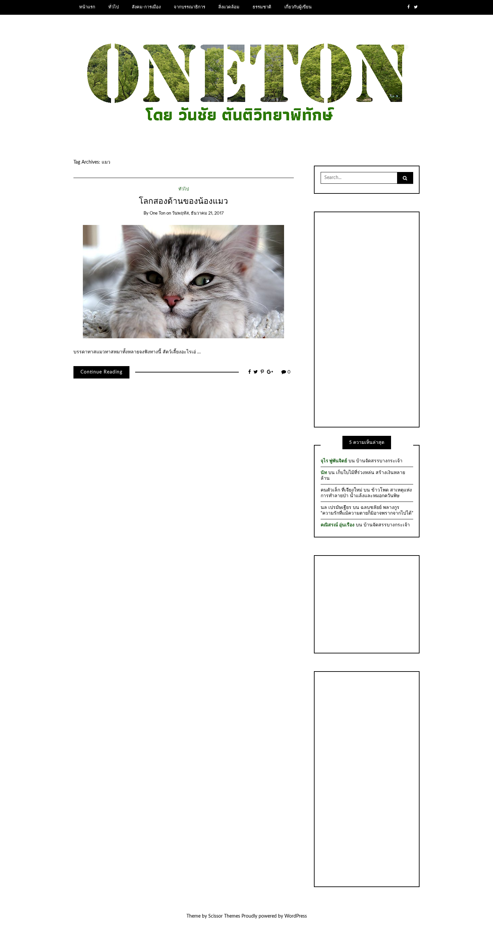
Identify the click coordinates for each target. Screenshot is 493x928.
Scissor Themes (224, 916)
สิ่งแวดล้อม (228, 7)
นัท (324, 472)
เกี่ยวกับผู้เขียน (298, 7)
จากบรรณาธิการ (189, 7)
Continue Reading (101, 372)
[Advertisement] (367, 318)
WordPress (295, 916)
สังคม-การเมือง (146, 7)
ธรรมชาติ (262, 7)
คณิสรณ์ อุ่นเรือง (337, 525)
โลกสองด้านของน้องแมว (183, 201)
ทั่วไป (113, 7)
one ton (157, 213)
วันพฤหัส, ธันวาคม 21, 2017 (198, 213)
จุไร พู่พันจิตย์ (334, 461)
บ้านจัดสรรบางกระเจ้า (379, 461)
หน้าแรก (87, 7)
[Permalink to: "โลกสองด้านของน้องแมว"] (183, 281)
